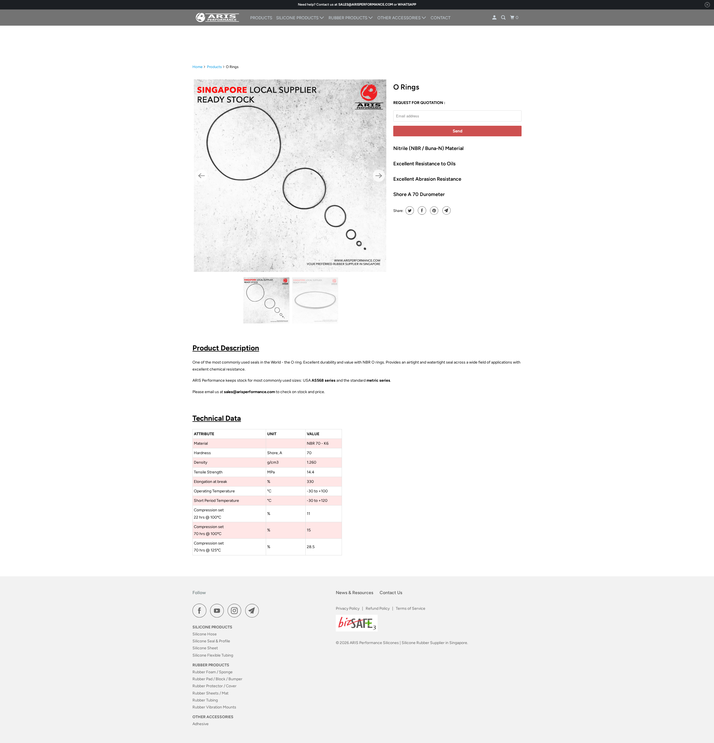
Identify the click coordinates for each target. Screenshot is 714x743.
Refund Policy (378, 608)
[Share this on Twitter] (409, 210)
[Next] (379, 176)
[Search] (503, 18)
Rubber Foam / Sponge (212, 672)
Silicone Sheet (205, 648)
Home (197, 67)
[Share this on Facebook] (421, 210)
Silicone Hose (204, 634)
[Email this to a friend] (446, 210)
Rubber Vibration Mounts (214, 707)
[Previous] (201, 176)
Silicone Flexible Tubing (212, 655)
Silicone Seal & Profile (211, 641)
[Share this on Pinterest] (433, 210)
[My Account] (494, 18)
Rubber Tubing (205, 700)
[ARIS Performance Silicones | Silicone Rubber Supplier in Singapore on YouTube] (218, 611)
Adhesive (200, 724)
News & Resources (354, 592)
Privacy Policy (348, 608)
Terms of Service (410, 608)
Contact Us (391, 592)
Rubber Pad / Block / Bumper (217, 679)
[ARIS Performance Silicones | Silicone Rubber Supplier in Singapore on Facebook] (200, 611)
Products (214, 67)
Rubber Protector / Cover (214, 686)
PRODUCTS (261, 17)
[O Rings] (290, 175)
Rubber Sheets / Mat (210, 693)
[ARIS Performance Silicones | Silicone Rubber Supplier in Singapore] (217, 17)
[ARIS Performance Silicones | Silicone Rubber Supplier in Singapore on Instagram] (236, 611)
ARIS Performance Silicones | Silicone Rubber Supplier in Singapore (408, 642)
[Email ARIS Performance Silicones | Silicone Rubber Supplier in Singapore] (253, 611)
